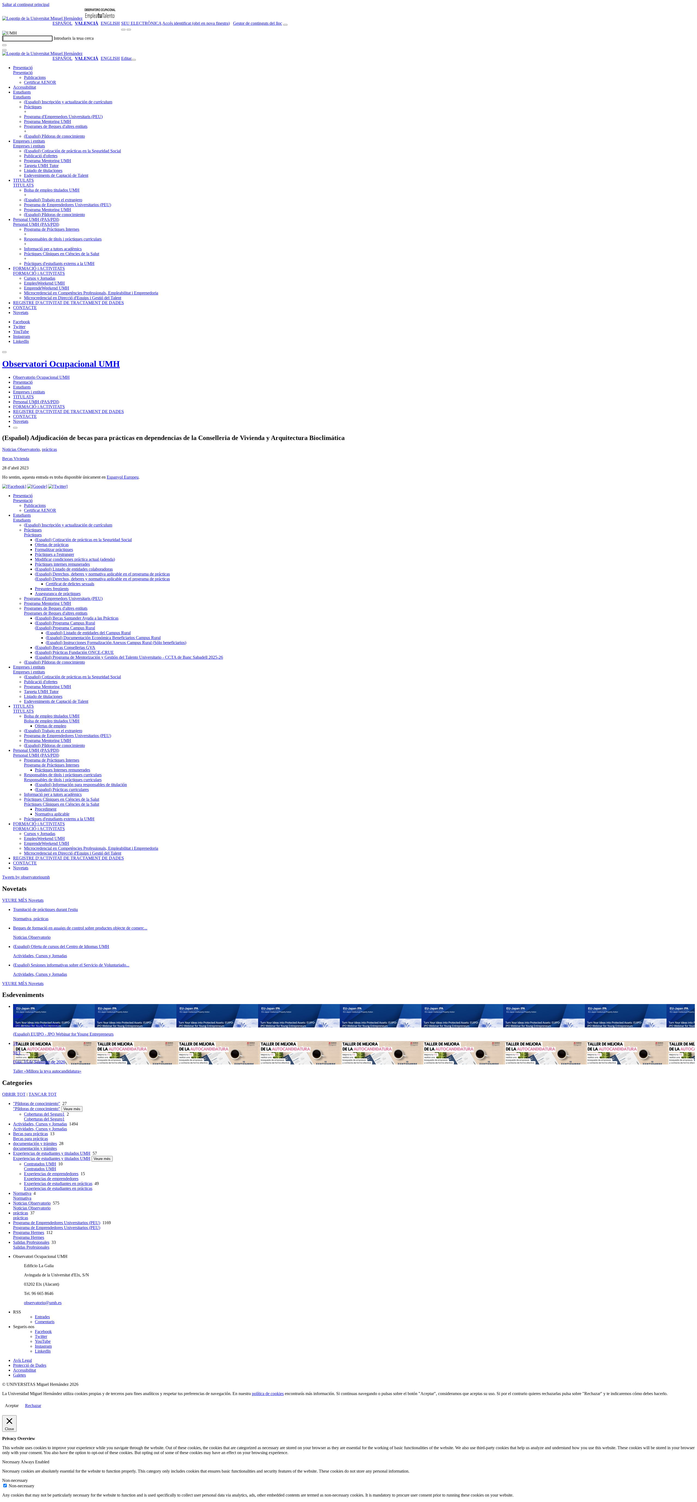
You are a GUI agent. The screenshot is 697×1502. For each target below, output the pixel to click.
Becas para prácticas (30, 1133)
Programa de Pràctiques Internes (51, 229)
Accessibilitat (24, 87)
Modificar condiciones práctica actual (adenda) (75, 559)
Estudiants (22, 92)
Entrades (42, 1317)
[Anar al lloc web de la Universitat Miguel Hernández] (42, 18)
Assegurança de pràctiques (58, 593)
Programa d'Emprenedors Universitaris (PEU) (63, 116)
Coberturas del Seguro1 (44, 1114)
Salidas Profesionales (31, 1242)
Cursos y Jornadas (39, 278)
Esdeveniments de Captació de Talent (56, 175)
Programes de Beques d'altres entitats (55, 126)
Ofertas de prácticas (52, 544)
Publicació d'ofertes (40, 155)
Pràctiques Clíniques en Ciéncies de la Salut (61, 253)
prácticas (49, 449)
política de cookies (268, 1393)
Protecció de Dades (29, 1365)
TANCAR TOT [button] (43, 1094)
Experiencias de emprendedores (51, 1173)
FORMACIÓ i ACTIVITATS (39, 268)
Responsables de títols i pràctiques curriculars (63, 239)
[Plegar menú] (134, 60)
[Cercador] (285, 25)
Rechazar (33, 1405)
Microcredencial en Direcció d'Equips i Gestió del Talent (72, 298)
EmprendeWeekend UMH (46, 288)
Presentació (23, 67)
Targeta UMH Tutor (41, 165)
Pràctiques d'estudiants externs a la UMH (59, 263)
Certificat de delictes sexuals (70, 583)
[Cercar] (4, 45)
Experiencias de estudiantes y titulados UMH (51, 1153)
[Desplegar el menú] (129, 29)
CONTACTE (25, 307)
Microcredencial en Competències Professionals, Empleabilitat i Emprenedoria (91, 293)
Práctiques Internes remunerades (62, 770)
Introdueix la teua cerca (74, 38)
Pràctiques (33, 106)
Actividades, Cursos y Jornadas (40, 1124)
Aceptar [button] (12, 1405)
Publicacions (35, 77)
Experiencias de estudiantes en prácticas (58, 1183)
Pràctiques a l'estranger (54, 554)
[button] (23, 72)
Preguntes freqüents (52, 588)
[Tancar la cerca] (4, 50)
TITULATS (23, 180)
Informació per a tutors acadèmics (53, 249)
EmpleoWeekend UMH (44, 283)
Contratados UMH (40, 1164)
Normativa (22, 1193)
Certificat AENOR (40, 82)
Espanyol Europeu (123, 477)
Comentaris (44, 1321)
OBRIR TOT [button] (14, 1094)
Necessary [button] (11, 1462)
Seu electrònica (141, 23)
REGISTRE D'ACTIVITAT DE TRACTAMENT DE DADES (68, 302)
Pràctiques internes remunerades (62, 564)
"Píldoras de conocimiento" (36, 1103)
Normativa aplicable (52, 814)
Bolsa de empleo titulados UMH (52, 190)
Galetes (19, 1375)
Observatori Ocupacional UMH (61, 364)
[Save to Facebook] (14, 486)
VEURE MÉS (23, 900)
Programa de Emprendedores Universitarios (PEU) (67, 204)
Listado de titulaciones (43, 170)
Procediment (45, 809)
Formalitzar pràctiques (54, 549)
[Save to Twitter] (58, 486)
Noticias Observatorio (21, 449)
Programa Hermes (28, 1232)
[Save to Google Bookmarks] (37, 486)
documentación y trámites (35, 1143)
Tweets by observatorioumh (26, 877)
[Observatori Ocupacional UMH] (100, 18)
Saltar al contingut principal (25, 4)
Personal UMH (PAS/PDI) (36, 219)
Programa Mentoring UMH (47, 121)
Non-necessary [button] (15, 1480)
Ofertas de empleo (50, 726)
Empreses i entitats (29, 141)
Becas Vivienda (15, 458)
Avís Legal (22, 1360)
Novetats (20, 312)
